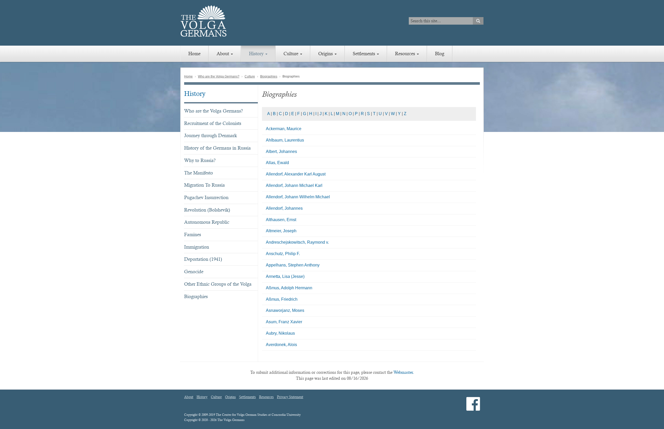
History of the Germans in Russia (217, 148)
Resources (405, 53)
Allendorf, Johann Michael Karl (294, 185)
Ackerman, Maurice (283, 128)
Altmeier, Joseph (281, 231)
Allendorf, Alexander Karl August (296, 174)
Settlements (364, 53)
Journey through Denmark (210, 135)
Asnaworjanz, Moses (285, 310)
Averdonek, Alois (281, 344)
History (257, 53)
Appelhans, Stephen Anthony (293, 265)
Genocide (193, 271)
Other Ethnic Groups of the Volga (218, 284)
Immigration (196, 247)
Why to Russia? (200, 160)
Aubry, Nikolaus (280, 333)
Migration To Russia (204, 185)
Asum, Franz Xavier (284, 322)
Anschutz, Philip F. (283, 253)
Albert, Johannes (281, 151)
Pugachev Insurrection (206, 197)
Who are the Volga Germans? (218, 76)
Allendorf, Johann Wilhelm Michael (298, 197)
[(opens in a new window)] (473, 408)
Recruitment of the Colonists (212, 123)
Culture (291, 53)
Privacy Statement (290, 397)
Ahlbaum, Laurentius (285, 140)
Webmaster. (403, 372)
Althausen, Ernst (281, 219)
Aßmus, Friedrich (282, 299)
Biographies (268, 76)
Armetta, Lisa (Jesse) (285, 276)
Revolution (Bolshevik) (207, 210)
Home (194, 53)
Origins (326, 53)
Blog (439, 53)
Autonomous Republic (206, 222)
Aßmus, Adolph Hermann (289, 288)
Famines (192, 234)
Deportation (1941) (203, 259)
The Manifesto (198, 172)
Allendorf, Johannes (284, 208)
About (223, 53)
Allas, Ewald (277, 162)
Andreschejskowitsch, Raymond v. (297, 242)
